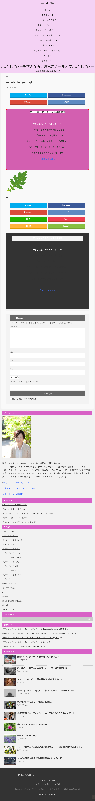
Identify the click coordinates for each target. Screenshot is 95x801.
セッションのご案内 (47, 20)
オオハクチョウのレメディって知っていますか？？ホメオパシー (27, 513)
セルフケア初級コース (47, 40)
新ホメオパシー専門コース (47, 30)
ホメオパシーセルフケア (12, 575)
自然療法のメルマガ (47, 45)
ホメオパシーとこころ (11, 549)
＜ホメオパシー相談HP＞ (13, 494)
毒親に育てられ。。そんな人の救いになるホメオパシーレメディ (46, 690)
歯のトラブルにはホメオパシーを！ (33, 724)
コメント (13, 326)
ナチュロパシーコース (47, 25)
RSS (29, 226)
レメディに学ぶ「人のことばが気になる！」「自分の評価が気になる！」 (50, 747)
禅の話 (5, 605)
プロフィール (47, 15)
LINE (28, 219)
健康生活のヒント (9, 583)
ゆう (57, 638)
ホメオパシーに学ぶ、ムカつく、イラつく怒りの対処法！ (43, 668)
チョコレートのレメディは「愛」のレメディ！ (20, 522)
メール (13, 360)
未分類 (5, 596)
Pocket (66, 219)
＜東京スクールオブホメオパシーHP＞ (19, 488)
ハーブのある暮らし (10, 536)
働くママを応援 (8, 588)
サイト (12, 369)
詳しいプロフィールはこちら (16, 482)
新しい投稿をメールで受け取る (24, 399)
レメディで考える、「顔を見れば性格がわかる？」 (40, 679)
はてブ (66, 102)
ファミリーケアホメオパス (12, 540)
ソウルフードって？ (10, 646)
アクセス (47, 56)
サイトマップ (47, 61)
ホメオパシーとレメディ (12, 562)
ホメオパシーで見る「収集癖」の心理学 (35, 702)
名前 (12, 352)
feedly (67, 226)
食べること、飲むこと (11, 609)
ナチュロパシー (8, 531)
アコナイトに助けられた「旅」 (14, 509)
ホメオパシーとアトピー (12, 557)
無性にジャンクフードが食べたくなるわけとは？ (39, 657)
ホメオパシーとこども (11, 553)
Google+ (29, 102)
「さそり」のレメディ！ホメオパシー (17, 518)
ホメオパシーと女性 (10, 566)
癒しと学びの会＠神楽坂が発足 (47, 50)
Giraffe (53, 794)
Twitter (29, 95)
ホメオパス (6, 579)
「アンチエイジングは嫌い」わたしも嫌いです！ (21, 629)
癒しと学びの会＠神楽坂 (12, 601)
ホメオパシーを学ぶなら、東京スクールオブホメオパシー (47, 66)
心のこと (5, 592)
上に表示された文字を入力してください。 (26, 382)
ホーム (47, 10)
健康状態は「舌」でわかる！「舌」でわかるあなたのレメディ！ (27, 633)
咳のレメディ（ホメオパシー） (14, 505)
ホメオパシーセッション (12, 570)
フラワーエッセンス (10, 544)
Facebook (67, 95)
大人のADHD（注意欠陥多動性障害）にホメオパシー (41, 758)
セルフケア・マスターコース (47, 35)
